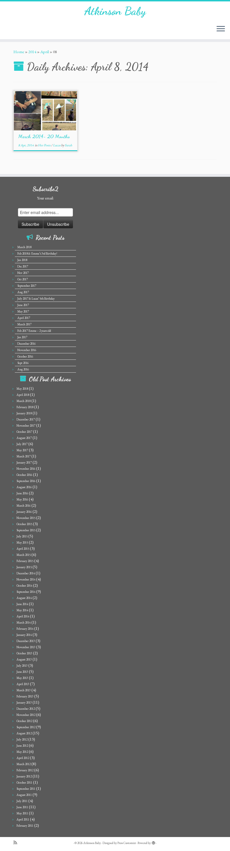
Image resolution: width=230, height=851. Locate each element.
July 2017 (22, 444)
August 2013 (24, 659)
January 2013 (24, 702)
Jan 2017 (22, 337)
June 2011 (22, 807)
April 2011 (23, 819)
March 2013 (24, 690)
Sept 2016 (23, 363)
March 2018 (24, 247)
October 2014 (24, 585)
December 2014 (26, 573)
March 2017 (24, 324)
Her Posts (44, 145)
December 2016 (26, 343)
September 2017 (26, 286)
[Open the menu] (221, 29)
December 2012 (26, 709)
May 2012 (22, 752)
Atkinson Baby (115, 11)
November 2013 (26, 647)
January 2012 (24, 776)
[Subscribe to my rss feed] (17, 843)
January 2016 (24, 512)
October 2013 (24, 653)
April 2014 (23, 616)
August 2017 (24, 438)
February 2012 (25, 770)
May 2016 (22, 499)
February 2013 (25, 696)
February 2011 (25, 826)
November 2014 (26, 579)
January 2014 (24, 635)
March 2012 (24, 764)
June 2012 (22, 745)
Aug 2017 (23, 292)
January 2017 (24, 462)
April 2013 (23, 684)
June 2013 (22, 672)
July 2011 (22, 801)
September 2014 (26, 592)
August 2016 (24, 487)
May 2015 (22, 542)
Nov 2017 (23, 273)
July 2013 (22, 665)
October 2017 (24, 432)
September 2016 (26, 481)
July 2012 (22, 739)
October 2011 (24, 782)
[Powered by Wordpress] (153, 842)
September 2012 (26, 727)
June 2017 (23, 305)
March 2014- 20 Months (44, 136)
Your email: (45, 198)
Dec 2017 (22, 266)
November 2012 (26, 715)
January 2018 (24, 413)
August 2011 (24, 795)
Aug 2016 (23, 369)
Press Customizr (127, 843)
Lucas (57, 145)
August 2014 (24, 598)
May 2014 (22, 610)
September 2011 (26, 789)
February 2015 (25, 561)
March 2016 (24, 505)
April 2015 (23, 549)
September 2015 (26, 530)
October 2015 (24, 524)
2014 (32, 51)
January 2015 (24, 567)
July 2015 (22, 536)
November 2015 (26, 518)
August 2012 (24, 733)
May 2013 (22, 678)
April (44, 51)
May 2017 (23, 311)
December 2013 (26, 641)
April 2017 (23, 318)
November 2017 (26, 425)
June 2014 (22, 604)
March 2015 (24, 555)
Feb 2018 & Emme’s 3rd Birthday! (37, 253)
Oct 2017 (22, 279)
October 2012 (24, 721)
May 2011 (22, 813)
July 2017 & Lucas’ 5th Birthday (36, 298)
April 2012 (23, 758)
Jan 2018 (22, 260)
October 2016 (25, 356)
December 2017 (26, 419)
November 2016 (26, 350)
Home (18, 51)
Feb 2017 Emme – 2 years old (34, 331)
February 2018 (25, 407)
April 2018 (23, 395)
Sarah (68, 145)
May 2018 (22, 389)
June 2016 (22, 493)
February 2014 (25, 629)
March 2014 (24, 622)
